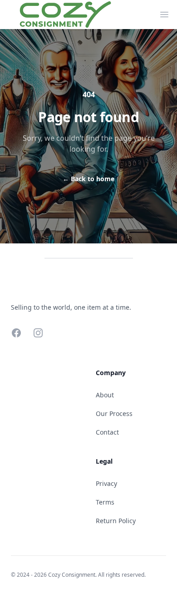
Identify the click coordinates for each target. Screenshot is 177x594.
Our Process (114, 413)
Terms (105, 502)
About (105, 395)
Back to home (88, 178)
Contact (107, 432)
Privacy (106, 483)
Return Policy (116, 520)
